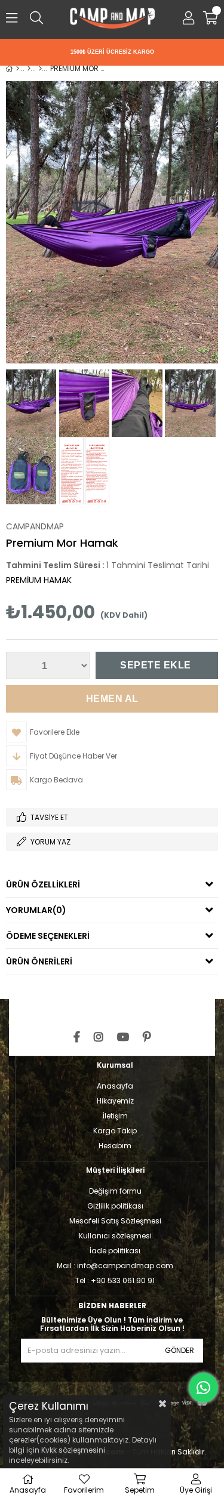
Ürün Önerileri (39, 961)
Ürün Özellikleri (43, 884)
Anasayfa (115, 1086)
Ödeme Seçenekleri (48, 936)
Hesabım (115, 1146)
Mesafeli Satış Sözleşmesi (115, 1221)
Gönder (179, 1350)
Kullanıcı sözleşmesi (115, 1236)
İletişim (115, 1116)
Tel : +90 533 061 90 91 (115, 1280)
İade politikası (115, 1251)
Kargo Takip (115, 1131)
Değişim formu (115, 1191)
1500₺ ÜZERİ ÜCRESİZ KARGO (112, 52)
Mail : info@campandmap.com (115, 1265)
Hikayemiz (115, 1101)
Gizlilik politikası (115, 1206)
